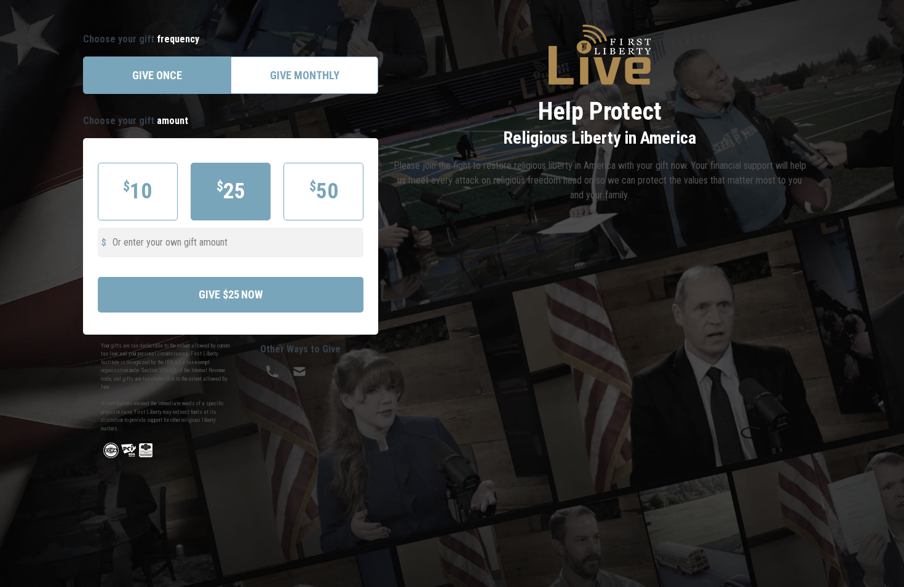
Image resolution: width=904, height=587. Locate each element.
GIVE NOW (231, 294)
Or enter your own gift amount (170, 242)
